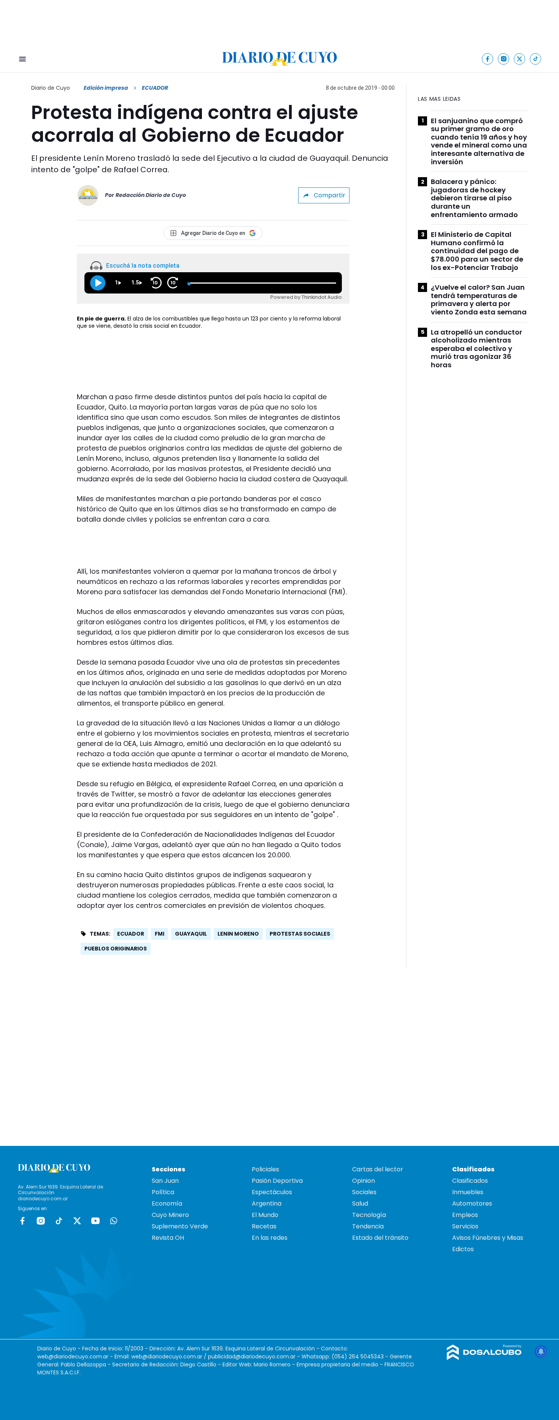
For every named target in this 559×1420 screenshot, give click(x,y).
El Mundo (265, 1215)
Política (163, 1192)
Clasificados (470, 1180)
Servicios (465, 1226)
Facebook (22, 1220)
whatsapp (113, 1220)
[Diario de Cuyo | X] (519, 59)
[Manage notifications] (541, 1351)
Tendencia (368, 1226)
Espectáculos (272, 1192)
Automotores (472, 1203)
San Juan (165, 1180)
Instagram (40, 1220)
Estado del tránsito (380, 1237)
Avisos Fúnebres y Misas (487, 1237)
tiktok (59, 1220)
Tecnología (369, 1215)
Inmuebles (467, 1192)
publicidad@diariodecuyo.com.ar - (255, 1356)
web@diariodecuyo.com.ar (72, 1356)
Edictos (463, 1249)
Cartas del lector (377, 1169)
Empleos (465, 1215)
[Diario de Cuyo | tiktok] (535, 59)
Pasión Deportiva (277, 1180)
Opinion (363, 1180)
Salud (360, 1203)
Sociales (364, 1192)
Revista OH (168, 1237)
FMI (159, 934)
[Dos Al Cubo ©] (484, 1357)
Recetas (264, 1226)
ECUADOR (130, 934)
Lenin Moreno (238, 934)
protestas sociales (300, 934)
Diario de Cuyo (50, 88)
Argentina (266, 1203)
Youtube (95, 1220)
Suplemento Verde (180, 1226)
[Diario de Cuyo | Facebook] (488, 59)
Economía (167, 1203)
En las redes (269, 1237)
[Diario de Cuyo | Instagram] (504, 59)
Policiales (265, 1169)
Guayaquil (191, 934)
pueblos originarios (115, 948)
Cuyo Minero (170, 1215)
